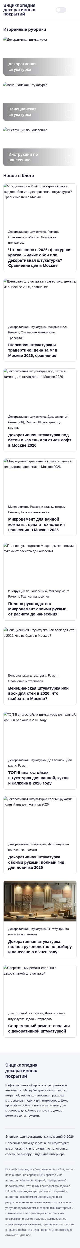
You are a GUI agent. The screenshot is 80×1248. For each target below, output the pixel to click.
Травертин (16, 338)
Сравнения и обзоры (23, 237)
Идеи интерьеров (39, 1019)
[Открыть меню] (75, 10)
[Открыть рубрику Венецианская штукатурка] (40, 101)
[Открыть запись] (40, 228)
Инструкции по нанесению (27, 591)
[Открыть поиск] (48, 10)
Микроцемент (18, 506)
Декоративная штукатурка (27, 231)
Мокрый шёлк (57, 327)
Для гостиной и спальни (25, 1013)
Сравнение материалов (38, 332)
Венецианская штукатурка (27, 675)
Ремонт (53, 231)
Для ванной (56, 760)
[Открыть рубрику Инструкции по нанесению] (40, 146)
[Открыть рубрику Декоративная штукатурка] (40, 56)
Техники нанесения (35, 512)
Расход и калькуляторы (47, 506)
